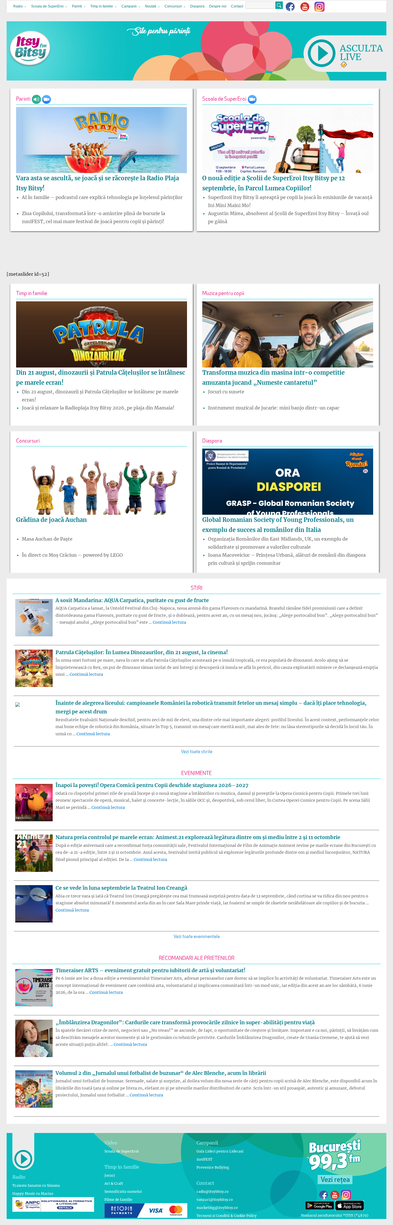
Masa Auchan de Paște (47, 539)
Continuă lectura (169, 622)
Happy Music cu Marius (32, 1193)
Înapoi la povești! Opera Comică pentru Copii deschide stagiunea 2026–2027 (152, 785)
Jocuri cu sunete (226, 392)
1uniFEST (204, 1159)
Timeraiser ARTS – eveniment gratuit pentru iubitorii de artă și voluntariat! (150, 970)
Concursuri (173, 6)
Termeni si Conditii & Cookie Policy (227, 1215)
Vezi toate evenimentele (196, 937)
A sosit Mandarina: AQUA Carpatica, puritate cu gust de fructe (132, 600)
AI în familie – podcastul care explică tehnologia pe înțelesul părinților (102, 197)
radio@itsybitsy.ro (212, 1191)
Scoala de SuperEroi (47, 6)
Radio (18, 6)
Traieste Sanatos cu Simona (36, 1185)
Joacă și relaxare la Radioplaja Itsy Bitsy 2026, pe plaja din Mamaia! (98, 408)
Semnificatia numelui (123, 1191)
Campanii (129, 6)
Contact (237, 6)
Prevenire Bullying (213, 1167)
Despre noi (217, 6)
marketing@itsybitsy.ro (217, 1207)
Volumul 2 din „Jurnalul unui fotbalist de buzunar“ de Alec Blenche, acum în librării (161, 1073)
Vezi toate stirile (196, 752)
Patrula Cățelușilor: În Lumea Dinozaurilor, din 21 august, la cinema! (142, 652)
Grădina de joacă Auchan (51, 519)
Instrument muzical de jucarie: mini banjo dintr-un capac (273, 408)
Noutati (150, 6)
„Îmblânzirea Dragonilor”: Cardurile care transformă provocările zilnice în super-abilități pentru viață (185, 1022)
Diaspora (197, 6)
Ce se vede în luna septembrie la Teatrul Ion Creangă (121, 888)
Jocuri (109, 1175)
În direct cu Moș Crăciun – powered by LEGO (72, 555)
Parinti (77, 6)
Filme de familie (118, 1199)
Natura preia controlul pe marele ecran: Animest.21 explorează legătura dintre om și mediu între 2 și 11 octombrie (198, 837)
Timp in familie (101, 6)
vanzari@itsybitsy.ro (215, 1199)
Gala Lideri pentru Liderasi (220, 1151)
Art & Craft (113, 1183)
